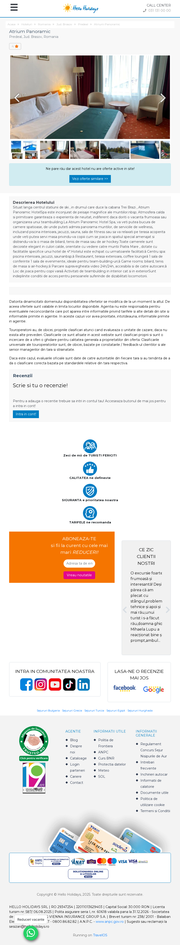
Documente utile (154, 793)
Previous (16, 97)
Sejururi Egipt (115, 710)
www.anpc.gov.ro (110, 921)
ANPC (103, 752)
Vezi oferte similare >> (90, 179)
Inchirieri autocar (154, 774)
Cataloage (78, 758)
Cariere (76, 776)
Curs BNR (106, 758)
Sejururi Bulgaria (48, 710)
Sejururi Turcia (94, 710)
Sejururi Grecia (72, 710)
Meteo (103, 770)
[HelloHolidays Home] (80, 8)
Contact (76, 783)
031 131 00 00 (159, 10)
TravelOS (100, 935)
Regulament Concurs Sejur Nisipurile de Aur (153, 750)
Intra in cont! (26, 414)
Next (164, 97)
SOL (101, 776)
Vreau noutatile (79, 575)
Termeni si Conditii (155, 811)
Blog (74, 740)
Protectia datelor (112, 764)
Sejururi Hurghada (140, 710)
